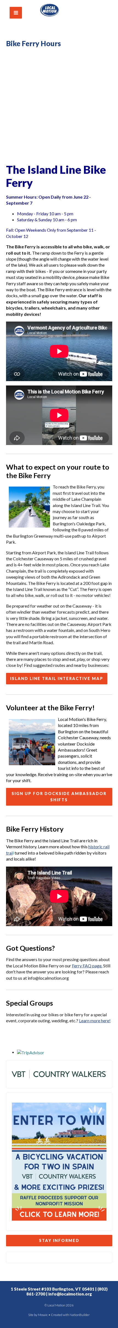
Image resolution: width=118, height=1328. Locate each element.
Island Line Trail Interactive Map (56, 678)
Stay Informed (59, 1240)
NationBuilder (80, 1315)
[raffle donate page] (59, 1161)
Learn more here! (95, 1020)
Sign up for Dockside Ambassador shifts (59, 796)
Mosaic (43, 1315)
